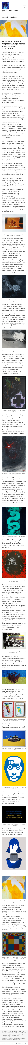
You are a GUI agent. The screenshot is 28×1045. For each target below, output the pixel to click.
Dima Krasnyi (16, 1032)
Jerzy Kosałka (13, 1034)
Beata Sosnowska (9, 1032)
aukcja (3, 1032)
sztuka (14, 1035)
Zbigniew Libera (8, 1039)
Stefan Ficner (10, 1035)
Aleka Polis (21, 1031)
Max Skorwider (19, 1034)
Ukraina (15, 1031)
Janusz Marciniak (5, 1034)
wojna (3, 1039)
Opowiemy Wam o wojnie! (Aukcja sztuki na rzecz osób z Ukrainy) (13, 45)
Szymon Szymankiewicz (14, 1037)
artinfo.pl (9, 995)
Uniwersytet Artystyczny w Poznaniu (10, 1038)
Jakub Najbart (23, 1032)
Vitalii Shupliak (21, 1038)
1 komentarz (17, 1039)
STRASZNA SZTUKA (10, 11)
